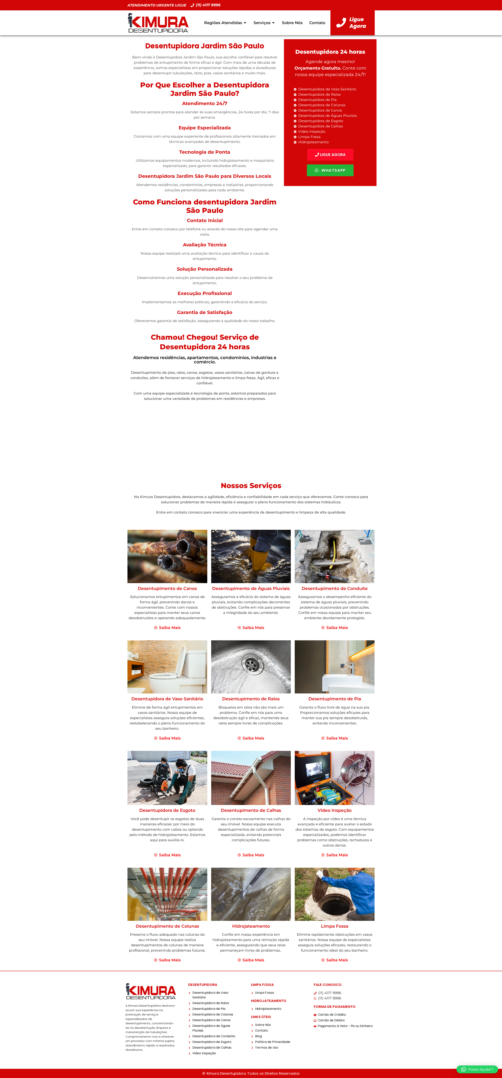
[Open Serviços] (273, 23)
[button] (477, 1069)
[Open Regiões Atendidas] (245, 23)
